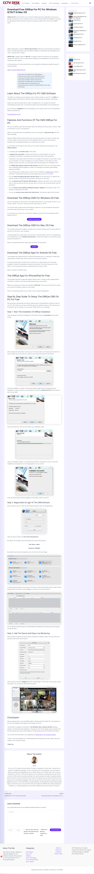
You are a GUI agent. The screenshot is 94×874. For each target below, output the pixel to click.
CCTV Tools (74, 3)
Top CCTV (29, 854)
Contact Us (58, 850)
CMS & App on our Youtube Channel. (45, 734)
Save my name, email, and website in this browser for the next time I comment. (31, 831)
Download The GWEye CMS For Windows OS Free (31, 78)
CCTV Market (35, 3)
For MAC (34, 246)
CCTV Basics (25, 3)
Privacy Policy (58, 853)
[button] (68, 3)
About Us (58, 848)
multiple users (49, 172)
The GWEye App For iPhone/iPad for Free (29, 83)
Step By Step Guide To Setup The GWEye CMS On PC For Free (34, 85)
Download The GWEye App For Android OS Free (31, 81)
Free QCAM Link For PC (13, 114)
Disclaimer (58, 852)
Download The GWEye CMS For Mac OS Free (30, 79)
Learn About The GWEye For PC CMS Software (30, 74)
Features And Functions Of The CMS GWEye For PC (32, 76)
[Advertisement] (34, 36)
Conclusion (22, 86)
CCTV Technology (54, 3)
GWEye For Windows (34, 219)
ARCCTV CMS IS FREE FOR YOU (16, 70)
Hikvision (44, 3)
